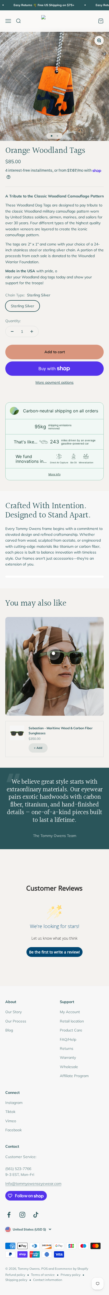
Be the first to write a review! (54, 952)
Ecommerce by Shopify (71, 1269)
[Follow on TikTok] (35, 1214)
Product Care (71, 1030)
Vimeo (10, 1121)
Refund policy (15, 1275)
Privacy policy (70, 1275)
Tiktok (10, 1111)
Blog (9, 1030)
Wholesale (69, 1066)
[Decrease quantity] (12, 331)
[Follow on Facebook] (8, 1214)
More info (54, 474)
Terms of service (43, 1275)
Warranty (68, 1057)
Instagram (13, 1102)
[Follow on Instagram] (22, 1214)
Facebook (13, 1130)
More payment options (54, 382)
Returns (66, 1048)
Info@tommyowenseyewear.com (33, 1183)
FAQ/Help (68, 1039)
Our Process (15, 1021)
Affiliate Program (74, 1075)
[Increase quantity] (31, 331)
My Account (70, 1011)
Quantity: (13, 320)
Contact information (47, 1280)
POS (44, 1269)
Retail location (72, 1021)
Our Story (13, 1011)
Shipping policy (16, 1280)
